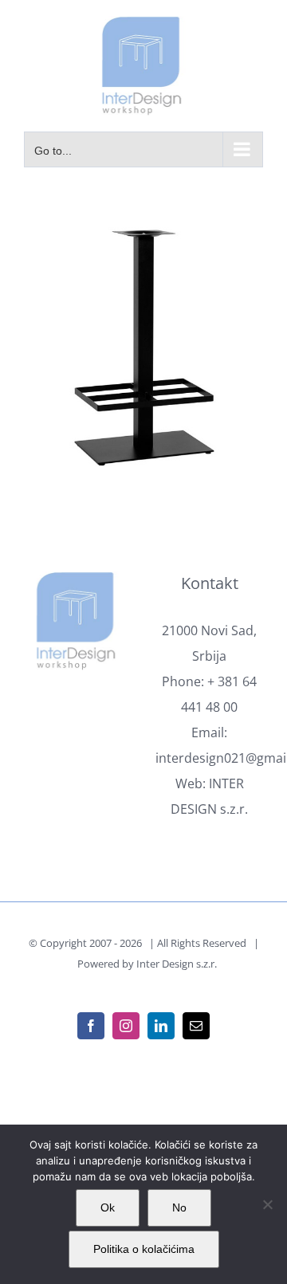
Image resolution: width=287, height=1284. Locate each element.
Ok (107, 1207)
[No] (267, 1204)
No (179, 1207)
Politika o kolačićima (144, 1249)
